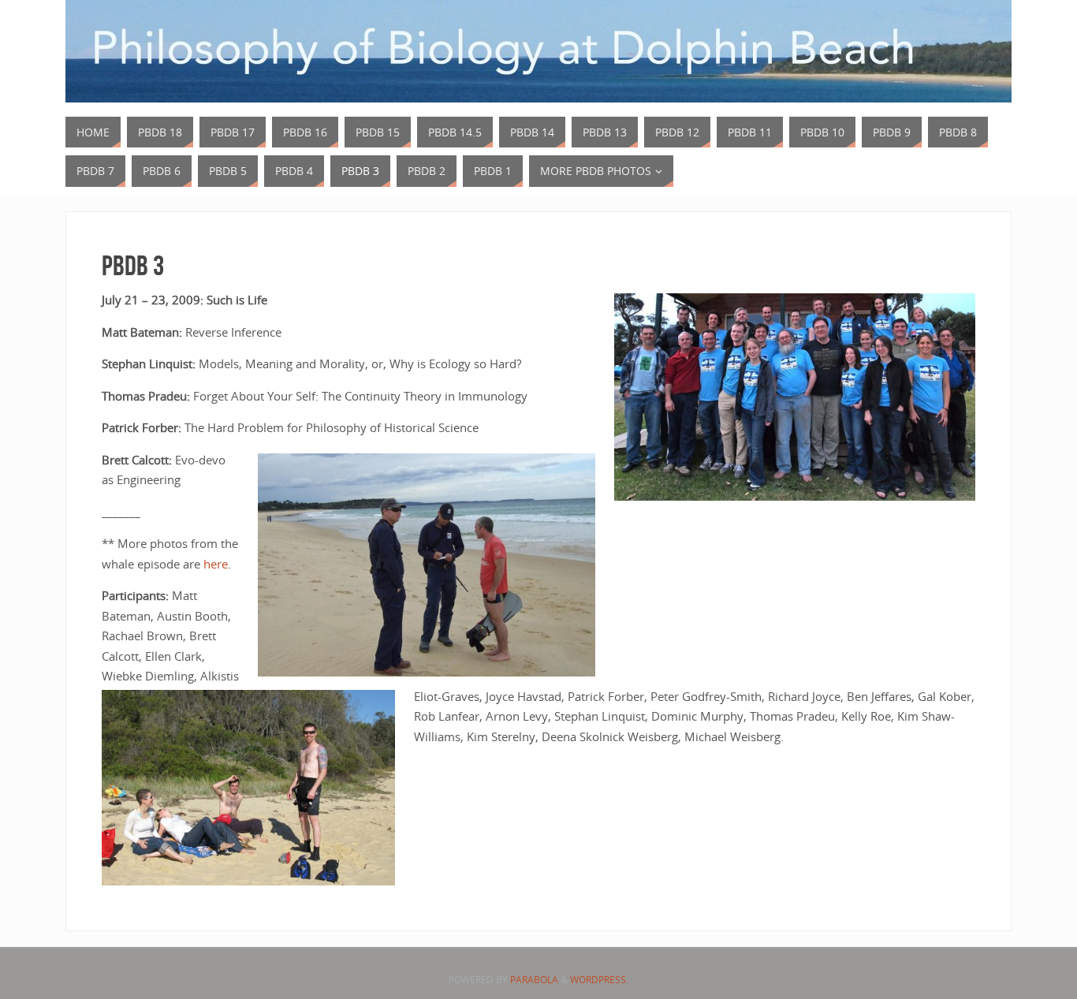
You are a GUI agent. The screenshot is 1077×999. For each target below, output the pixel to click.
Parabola (534, 979)
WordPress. (599, 979)
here (215, 564)
